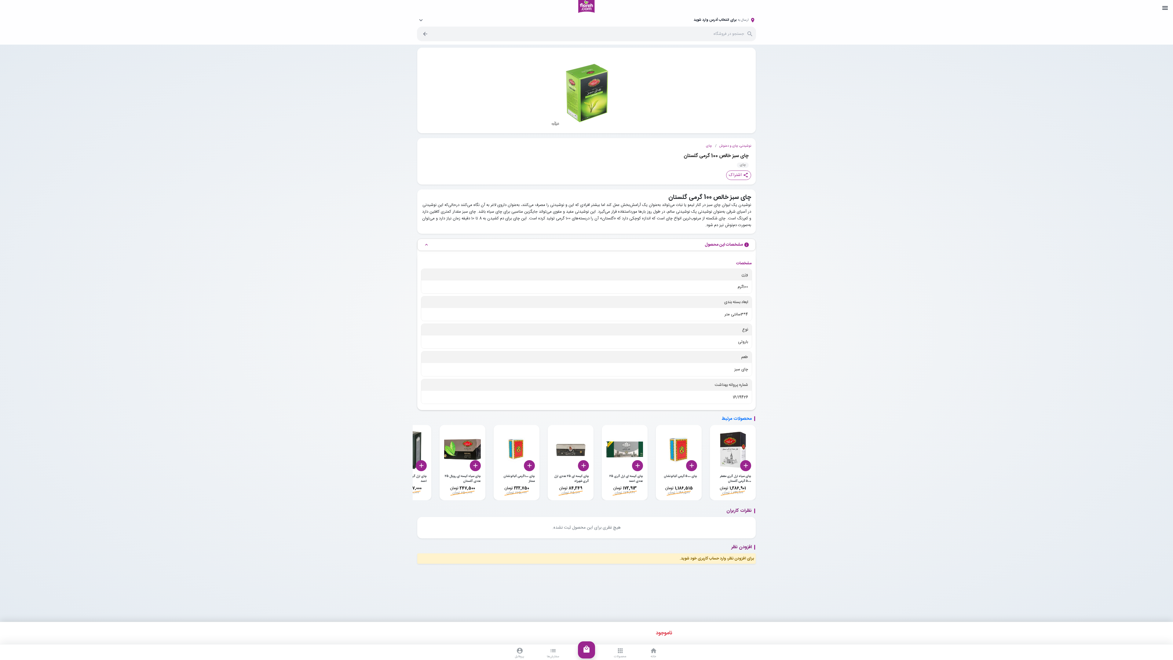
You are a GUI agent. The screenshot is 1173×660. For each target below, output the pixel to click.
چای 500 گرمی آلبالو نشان (680, 476)
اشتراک (738, 175)
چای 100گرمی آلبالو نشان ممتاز (519, 479)
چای (709, 146)
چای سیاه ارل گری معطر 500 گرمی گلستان (735, 479)
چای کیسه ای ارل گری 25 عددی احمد (626, 479)
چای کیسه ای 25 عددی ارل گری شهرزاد (571, 479)
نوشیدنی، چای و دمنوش (735, 146)
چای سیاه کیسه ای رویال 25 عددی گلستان (463, 479)
